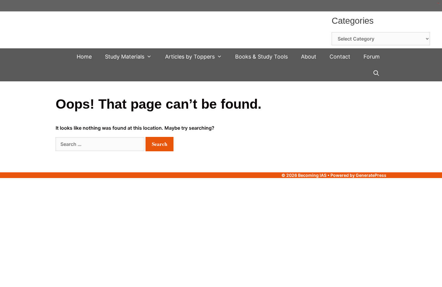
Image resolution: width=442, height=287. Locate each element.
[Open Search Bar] (376, 73)
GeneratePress (371, 175)
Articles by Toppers (190, 56)
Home (84, 56)
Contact (340, 56)
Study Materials (124, 56)
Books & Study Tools (261, 56)
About (308, 56)
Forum (372, 56)
